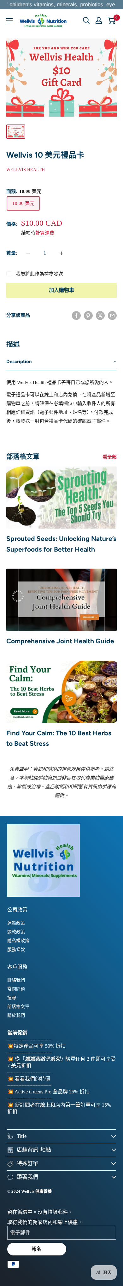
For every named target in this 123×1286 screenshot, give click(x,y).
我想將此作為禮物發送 (39, 273)
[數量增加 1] (61, 253)
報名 (37, 1249)
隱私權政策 (18, 940)
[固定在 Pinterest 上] (88, 315)
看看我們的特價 (32, 1078)
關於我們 (16, 1015)
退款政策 (16, 932)
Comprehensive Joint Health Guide (60, 641)
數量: (11, 253)
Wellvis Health (25, 169)
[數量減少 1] (28, 253)
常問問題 (16, 989)
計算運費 (44, 232)
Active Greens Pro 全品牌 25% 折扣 (52, 1091)
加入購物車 (61, 290)
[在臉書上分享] (76, 315)
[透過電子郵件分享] (112, 315)
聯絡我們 (16, 980)
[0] (111, 20)
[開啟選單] (9, 20)
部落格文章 (18, 1006)
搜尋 (11, 997)
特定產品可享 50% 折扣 (40, 1046)
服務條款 (16, 949)
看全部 (109, 457)
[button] (61, 362)
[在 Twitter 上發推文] (100, 315)
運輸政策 (16, 923)
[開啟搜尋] (86, 20)
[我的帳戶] (99, 20)
